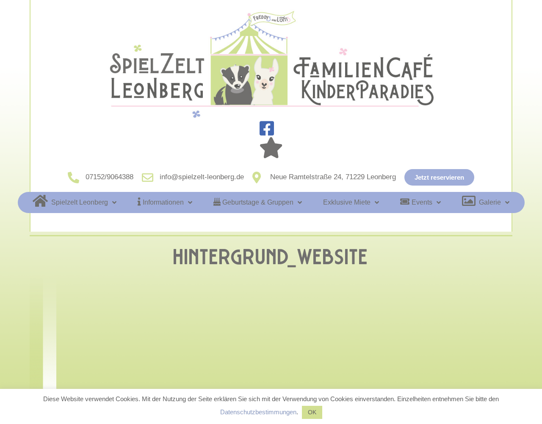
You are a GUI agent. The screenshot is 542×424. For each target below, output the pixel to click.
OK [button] (312, 412)
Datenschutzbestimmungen (258, 412)
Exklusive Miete (347, 202)
